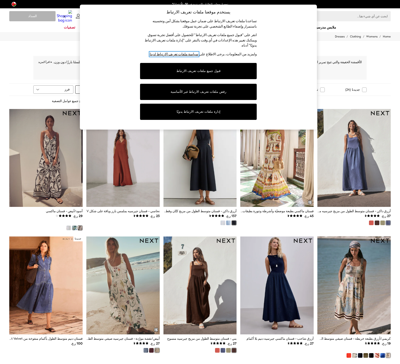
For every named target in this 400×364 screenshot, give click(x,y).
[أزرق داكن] (388, 223)
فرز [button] (67, 89)
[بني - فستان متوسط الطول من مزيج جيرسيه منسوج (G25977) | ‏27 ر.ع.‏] (200, 285)
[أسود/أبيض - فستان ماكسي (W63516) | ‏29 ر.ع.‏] (46, 158)
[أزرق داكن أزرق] (360, 355)
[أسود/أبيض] (80, 228)
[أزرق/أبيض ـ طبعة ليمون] (74, 228)
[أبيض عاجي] (223, 223)
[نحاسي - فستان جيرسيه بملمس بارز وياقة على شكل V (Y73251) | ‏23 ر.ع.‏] (123, 158)
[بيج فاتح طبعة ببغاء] (354, 355)
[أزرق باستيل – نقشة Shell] (68, 228)
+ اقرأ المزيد (45, 61)
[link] (78, 16)
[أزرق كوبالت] (382, 355)
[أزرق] (228, 223)
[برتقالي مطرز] (349, 355)
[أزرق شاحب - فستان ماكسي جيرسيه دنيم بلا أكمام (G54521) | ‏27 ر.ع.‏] (277, 285)
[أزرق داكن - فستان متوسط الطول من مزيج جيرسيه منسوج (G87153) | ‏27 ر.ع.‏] (354, 158)
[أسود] (371, 355)
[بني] (377, 223)
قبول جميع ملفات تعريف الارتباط (198, 71)
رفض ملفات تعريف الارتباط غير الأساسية (198, 92)
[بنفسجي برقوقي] (151, 350)
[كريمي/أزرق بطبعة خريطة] (388, 355)
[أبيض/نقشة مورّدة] (157, 350)
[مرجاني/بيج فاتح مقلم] (377, 355)
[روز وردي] (371, 223)
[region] (198, 67)
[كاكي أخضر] (382, 223)
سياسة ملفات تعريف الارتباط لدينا (174, 54)
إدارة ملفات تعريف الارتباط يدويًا (198, 112)
